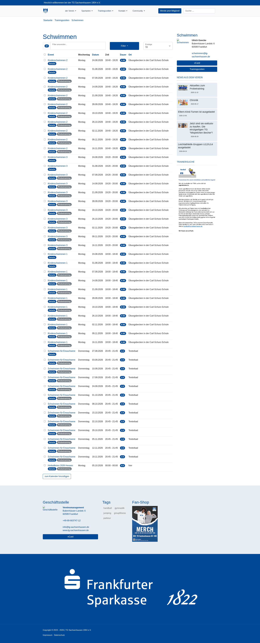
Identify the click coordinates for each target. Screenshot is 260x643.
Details (52, 63)
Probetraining (64, 81)
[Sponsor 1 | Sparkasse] (130, 589)
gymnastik (119, 508)
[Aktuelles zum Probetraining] (183, 87)
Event (51, 55)
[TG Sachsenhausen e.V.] (45, 11)
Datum (95, 55)
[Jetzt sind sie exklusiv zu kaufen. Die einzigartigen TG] (183, 125)
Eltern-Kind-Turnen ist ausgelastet (196, 111)
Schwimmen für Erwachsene (62, 351)
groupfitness (120, 513)
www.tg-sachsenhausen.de (76, 530)
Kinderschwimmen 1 (58, 254)
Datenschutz (59, 635)
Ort (130, 55)
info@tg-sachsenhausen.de (76, 527)
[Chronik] (183, 102)
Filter (123, 46)
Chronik (194, 100)
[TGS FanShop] (145, 524)
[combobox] (199, 10)
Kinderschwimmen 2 (58, 60)
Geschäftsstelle (56, 502)
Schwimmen (187, 35)
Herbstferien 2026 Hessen (61, 465)
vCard (197, 63)
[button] (71, 10)
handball (107, 508)
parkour (107, 518)
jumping (107, 513)
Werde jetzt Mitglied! (170, 11)
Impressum (47, 635)
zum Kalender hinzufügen (57, 476)
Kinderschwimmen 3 (58, 157)
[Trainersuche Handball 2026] (197, 200)
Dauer (123, 55)
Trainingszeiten (197, 69)
